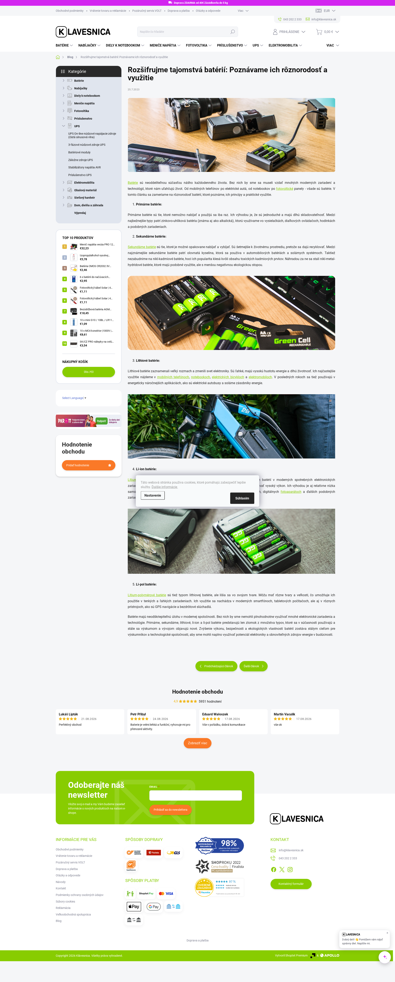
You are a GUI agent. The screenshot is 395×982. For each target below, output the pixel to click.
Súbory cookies (65, 901)
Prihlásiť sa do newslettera (170, 809)
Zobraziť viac (197, 743)
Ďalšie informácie (165, 487)
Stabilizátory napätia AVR (84, 167)
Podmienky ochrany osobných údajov (79, 895)
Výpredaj (80, 213)
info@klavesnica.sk (291, 850)
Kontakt (61, 888)
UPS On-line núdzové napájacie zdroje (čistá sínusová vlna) (92, 135)
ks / (89, 371)
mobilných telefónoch (173, 377)
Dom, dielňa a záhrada (88, 205)
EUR (327, 11)
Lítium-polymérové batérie (147, 595)
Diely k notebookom (87, 95)
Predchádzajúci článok (218, 666)
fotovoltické (284, 189)
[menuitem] (65, 45)
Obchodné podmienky (70, 10)
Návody (61, 882)
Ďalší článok (251, 666)
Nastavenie (152, 495)
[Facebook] (274, 869)
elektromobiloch (260, 377)
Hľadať (232, 31)
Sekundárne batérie (142, 247)
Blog (59, 921)
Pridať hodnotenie (77, 465)
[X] (282, 869)
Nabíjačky (80, 88)
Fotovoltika (81, 111)
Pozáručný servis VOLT (146, 10)
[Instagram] (290, 869)
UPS (77, 126)
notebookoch (200, 377)
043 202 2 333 (288, 858)
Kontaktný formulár (291, 883)
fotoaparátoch (291, 492)
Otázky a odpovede (208, 10)
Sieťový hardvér (84, 197)
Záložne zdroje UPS (80, 160)
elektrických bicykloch (228, 377)
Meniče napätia (84, 103)
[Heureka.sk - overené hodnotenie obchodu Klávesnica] (219, 887)
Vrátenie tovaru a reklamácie (108, 10)
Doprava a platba (179, 10)
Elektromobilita (84, 182)
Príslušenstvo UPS (80, 175)
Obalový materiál (85, 190)
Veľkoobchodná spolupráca (73, 914)
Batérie (79, 80)
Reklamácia (63, 908)
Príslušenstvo (83, 118)
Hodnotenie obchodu (197, 692)
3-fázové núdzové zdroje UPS (86, 144)
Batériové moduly (79, 152)
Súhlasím (242, 498)
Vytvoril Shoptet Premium (291, 955)
